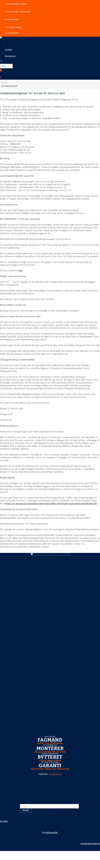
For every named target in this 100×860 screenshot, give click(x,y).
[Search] (1, 70)
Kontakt (4, 821)
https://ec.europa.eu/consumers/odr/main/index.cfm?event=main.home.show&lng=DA (51, 503)
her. (21, 270)
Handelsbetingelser (90, 843)
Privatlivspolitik (50, 832)
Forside (4, 82)
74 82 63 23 (55, 774)
